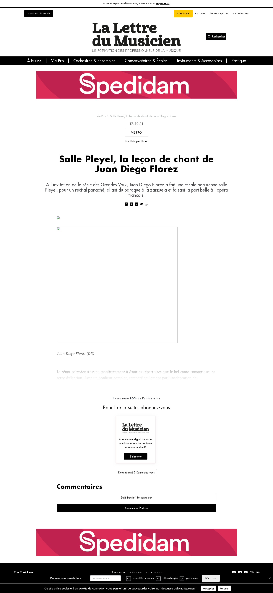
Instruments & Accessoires (199, 60)
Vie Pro (57, 60)
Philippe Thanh (139, 141)
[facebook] (126, 204)
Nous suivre (217, 13)
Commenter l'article (136, 508)
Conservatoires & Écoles (146, 60)
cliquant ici (162, 3)
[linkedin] (136, 204)
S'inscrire (210, 578)
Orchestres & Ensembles (94, 60)
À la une (34, 60)
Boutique (200, 13)
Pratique (238, 60)
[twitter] (131, 204)
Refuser (224, 588)
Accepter (208, 588)
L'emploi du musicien (38, 13)
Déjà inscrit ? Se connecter (136, 497)
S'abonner (136, 456)
